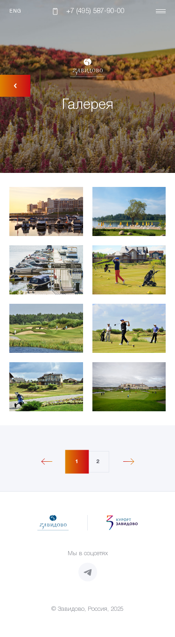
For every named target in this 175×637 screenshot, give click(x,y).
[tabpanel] (87, 299)
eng (15, 11)
